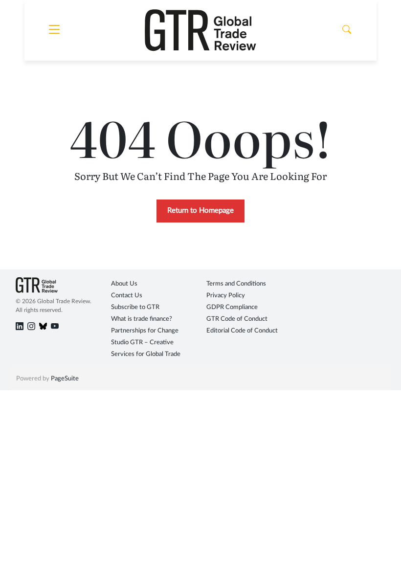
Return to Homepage (200, 210)
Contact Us (126, 295)
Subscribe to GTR (135, 307)
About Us (124, 284)
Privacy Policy (225, 295)
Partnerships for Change (144, 331)
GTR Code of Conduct (236, 319)
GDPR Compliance (232, 307)
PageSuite (65, 379)
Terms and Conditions (236, 284)
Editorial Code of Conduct (242, 331)
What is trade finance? (141, 319)
